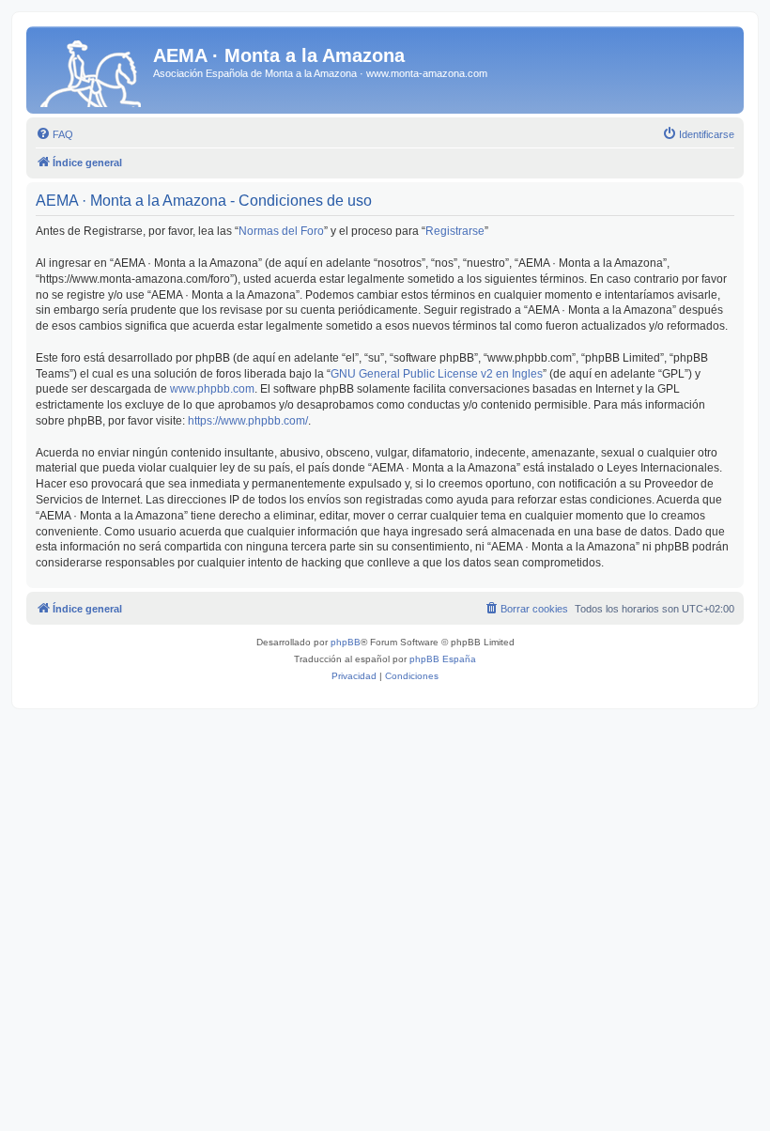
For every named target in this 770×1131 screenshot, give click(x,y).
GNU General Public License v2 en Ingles (437, 373)
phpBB (346, 642)
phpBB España (442, 659)
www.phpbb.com (212, 388)
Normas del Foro (281, 231)
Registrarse (455, 231)
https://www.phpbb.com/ (248, 420)
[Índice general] (92, 70)
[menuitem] (54, 134)
